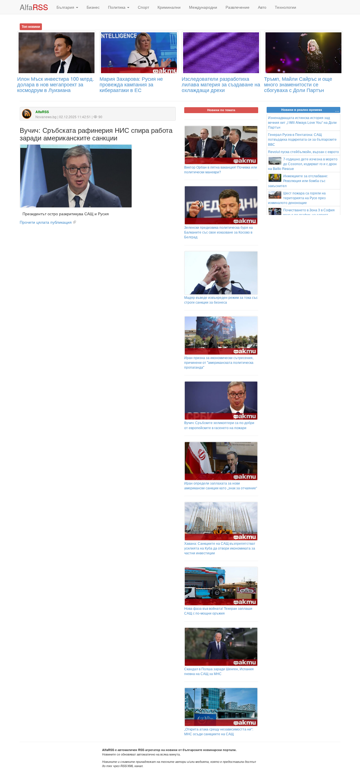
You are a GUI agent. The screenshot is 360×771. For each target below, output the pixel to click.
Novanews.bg (46, 116)
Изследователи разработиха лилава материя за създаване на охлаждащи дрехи (221, 84)
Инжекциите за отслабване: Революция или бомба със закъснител (298, 180)
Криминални (169, 7)
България (66, 7)
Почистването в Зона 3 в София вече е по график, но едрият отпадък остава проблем (301, 214)
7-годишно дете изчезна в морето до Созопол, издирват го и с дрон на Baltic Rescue (303, 163)
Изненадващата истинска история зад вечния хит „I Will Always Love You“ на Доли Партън (302, 122)
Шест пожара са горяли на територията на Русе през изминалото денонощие (297, 197)
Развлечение (237, 7)
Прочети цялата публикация (46, 222)
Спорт (143, 7)
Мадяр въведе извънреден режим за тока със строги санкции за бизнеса (221, 299)
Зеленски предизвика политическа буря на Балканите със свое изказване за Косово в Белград (218, 232)
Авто (262, 7)
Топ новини (31, 26)
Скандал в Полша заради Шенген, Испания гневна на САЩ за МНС (219, 671)
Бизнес (93, 7)
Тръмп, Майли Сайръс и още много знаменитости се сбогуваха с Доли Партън (298, 84)
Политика (117, 7)
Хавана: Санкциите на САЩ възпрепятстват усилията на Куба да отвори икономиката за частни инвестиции (219, 548)
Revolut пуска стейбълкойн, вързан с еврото (303, 151)
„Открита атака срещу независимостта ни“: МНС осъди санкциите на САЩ (218, 731)
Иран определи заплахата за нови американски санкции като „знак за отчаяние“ (220, 485)
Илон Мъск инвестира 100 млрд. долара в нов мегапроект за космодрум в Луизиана (55, 84)
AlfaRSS (42, 111)
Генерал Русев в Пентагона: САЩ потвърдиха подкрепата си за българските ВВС (302, 139)
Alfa (34, 6)
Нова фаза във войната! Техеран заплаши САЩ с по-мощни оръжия (218, 610)
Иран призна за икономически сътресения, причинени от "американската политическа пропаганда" (218, 362)
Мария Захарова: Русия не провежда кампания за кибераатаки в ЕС (131, 84)
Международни (203, 7)
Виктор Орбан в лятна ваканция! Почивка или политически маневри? (220, 169)
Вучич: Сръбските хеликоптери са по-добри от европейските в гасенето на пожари (219, 425)
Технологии (285, 7)
